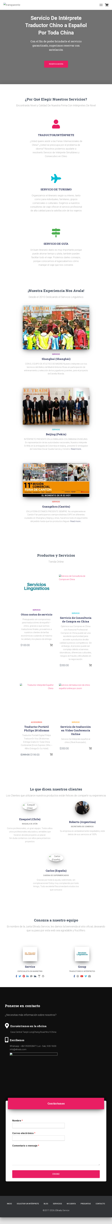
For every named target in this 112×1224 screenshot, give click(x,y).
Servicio (56, 354)
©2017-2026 (48, 1210)
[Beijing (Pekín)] (56, 406)
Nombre (17, 1120)
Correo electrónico (23, 1133)
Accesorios (36, 722)
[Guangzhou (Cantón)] (56, 480)
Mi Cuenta (71, 1204)
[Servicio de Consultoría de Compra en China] (75, 591)
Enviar (56, 1174)
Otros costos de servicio (36, 614)
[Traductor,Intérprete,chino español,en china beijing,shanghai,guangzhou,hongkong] (13, 5)
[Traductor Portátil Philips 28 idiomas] (36, 700)
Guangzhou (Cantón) (56, 506)
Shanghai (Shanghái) (56, 359)
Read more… (76, 449)
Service (66, 1210)
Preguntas (86, 1204)
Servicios (57, 1204)
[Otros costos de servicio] (36, 587)
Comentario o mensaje (25, 1145)
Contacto (100, 1204)
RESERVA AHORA (56, 64)
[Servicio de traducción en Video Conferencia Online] (75, 700)
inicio (9, 1204)
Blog (46, 1204)
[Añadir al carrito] (51, 645)
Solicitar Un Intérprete (28, 1204)
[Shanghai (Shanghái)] (56, 327)
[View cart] (106, 5)
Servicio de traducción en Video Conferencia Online (75, 730)
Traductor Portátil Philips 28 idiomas (36, 728)
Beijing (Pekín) (56, 434)
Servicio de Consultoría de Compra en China (75, 619)
